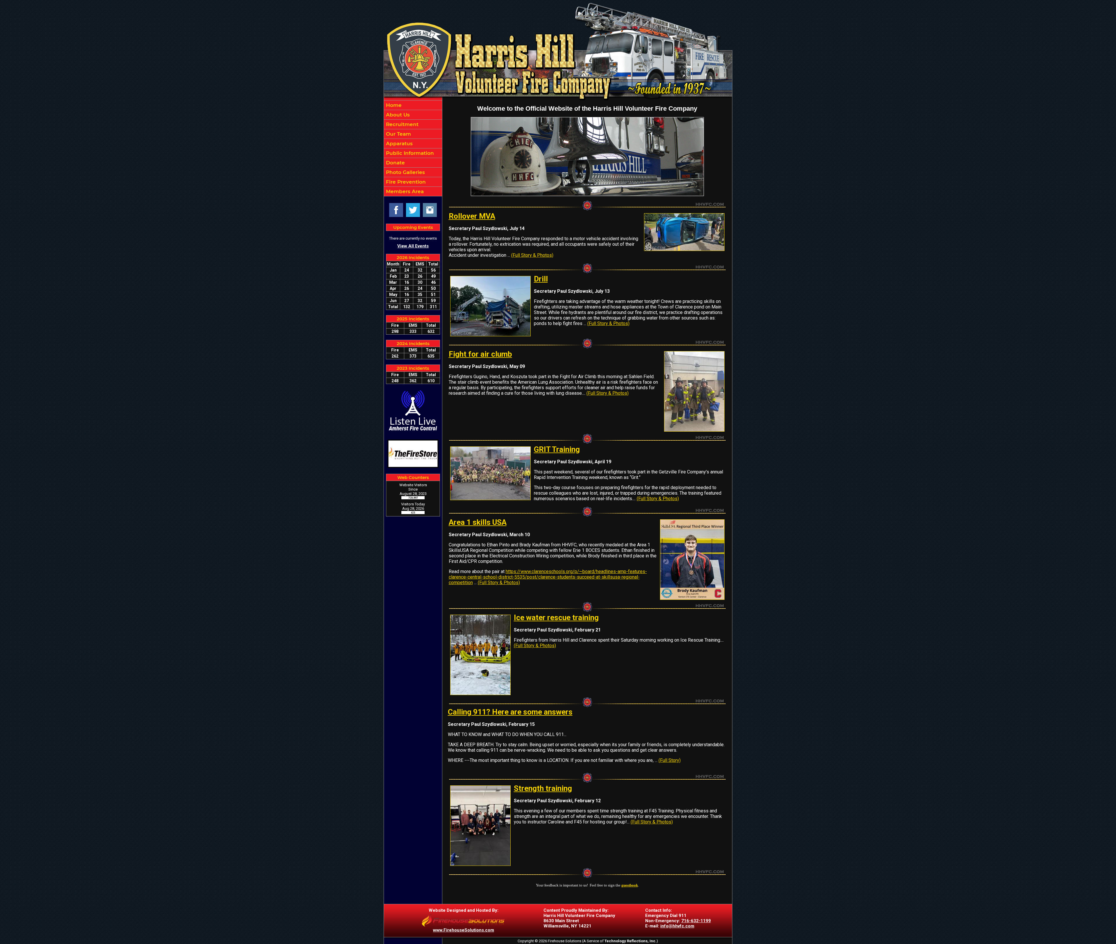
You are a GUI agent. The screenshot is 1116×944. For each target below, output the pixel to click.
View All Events (413, 246)
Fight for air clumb (480, 354)
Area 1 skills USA (478, 522)
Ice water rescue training (556, 617)
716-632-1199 (696, 920)
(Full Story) (670, 760)
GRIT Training (557, 449)
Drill (541, 278)
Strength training (543, 788)
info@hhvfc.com (677, 926)
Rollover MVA (472, 216)
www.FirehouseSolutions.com (463, 930)
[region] (413, 148)
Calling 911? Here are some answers (510, 712)
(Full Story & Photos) (532, 255)
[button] (412, 115)
